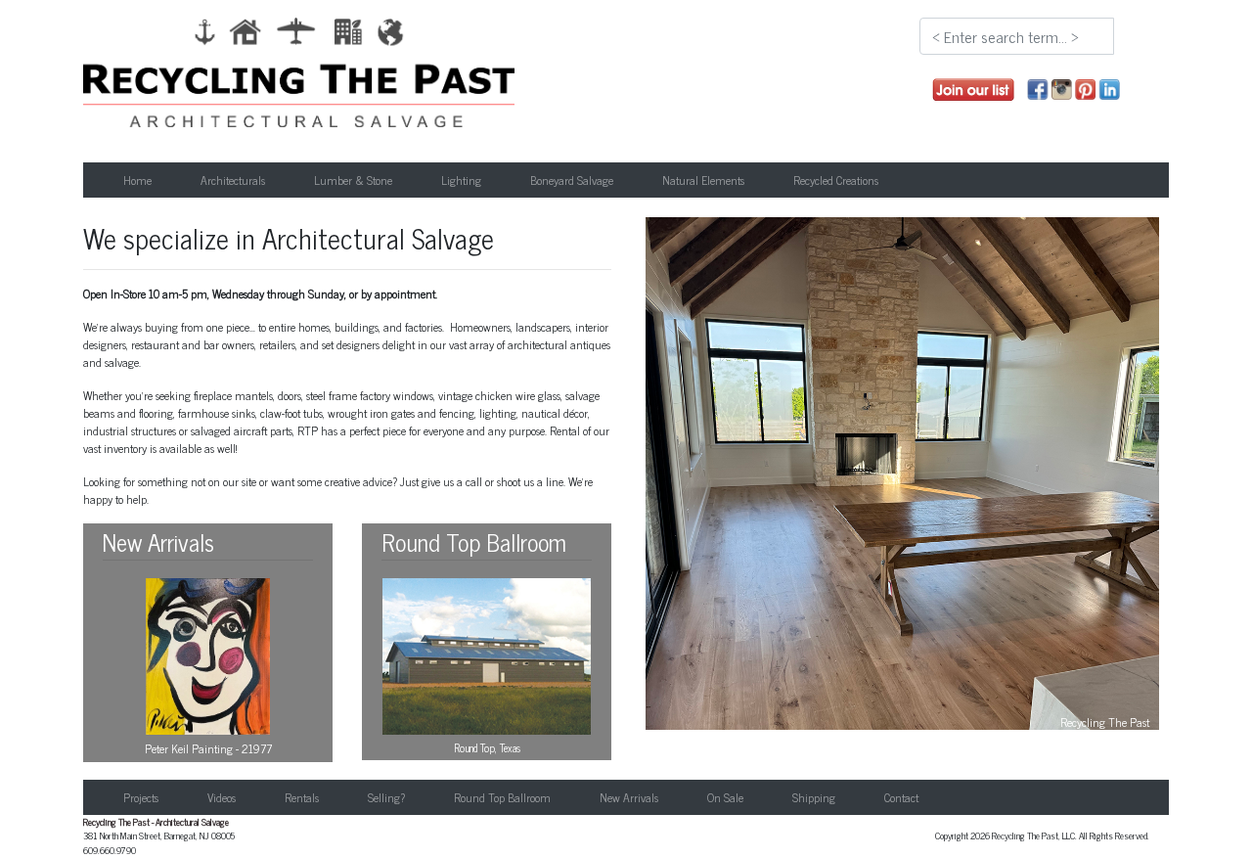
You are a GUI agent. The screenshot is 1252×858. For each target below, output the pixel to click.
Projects (140, 797)
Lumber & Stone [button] (353, 180)
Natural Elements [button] (703, 180)
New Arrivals (629, 797)
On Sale (725, 797)
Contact (901, 797)
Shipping (813, 797)
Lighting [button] (461, 180)
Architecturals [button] (233, 180)
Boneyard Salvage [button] (571, 180)
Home (137, 180)
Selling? (386, 797)
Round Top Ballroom (502, 797)
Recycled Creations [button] (835, 180)
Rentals (302, 797)
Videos (221, 797)
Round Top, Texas (487, 747)
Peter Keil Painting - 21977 (208, 748)
